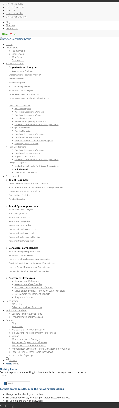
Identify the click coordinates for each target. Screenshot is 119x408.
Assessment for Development (21, 241)
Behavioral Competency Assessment (24, 251)
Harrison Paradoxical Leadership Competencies (29, 259)
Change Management (18, 162)
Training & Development (19, 127)
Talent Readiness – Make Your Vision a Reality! (28, 183)
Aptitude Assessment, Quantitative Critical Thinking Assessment (36, 187)
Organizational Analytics (19, 195)
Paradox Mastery (16, 78)
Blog (8, 22)
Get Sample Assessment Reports (32, 293)
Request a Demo (24, 297)
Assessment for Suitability (20, 225)
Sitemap (10, 25)
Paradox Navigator (17, 82)
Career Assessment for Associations (24, 94)
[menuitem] (62, 22)
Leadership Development (19, 105)
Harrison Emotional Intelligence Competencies (29, 271)
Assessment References (27, 281)
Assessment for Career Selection (22, 229)
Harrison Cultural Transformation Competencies (29, 267)
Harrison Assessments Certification (34, 287)
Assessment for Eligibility (19, 221)
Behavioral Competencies (20, 86)
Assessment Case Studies (28, 284)
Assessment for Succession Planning (24, 237)
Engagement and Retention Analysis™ (25, 74)
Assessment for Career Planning (22, 233)
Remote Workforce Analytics (21, 90)
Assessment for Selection (19, 217)
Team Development (17, 146)
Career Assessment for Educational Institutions (29, 98)
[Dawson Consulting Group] (15, 38)
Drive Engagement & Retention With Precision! (40, 290)
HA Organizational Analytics (21, 71)
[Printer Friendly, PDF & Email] (9, 35)
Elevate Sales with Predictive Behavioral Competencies (32, 263)
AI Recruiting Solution (18, 213)
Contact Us (12, 28)
